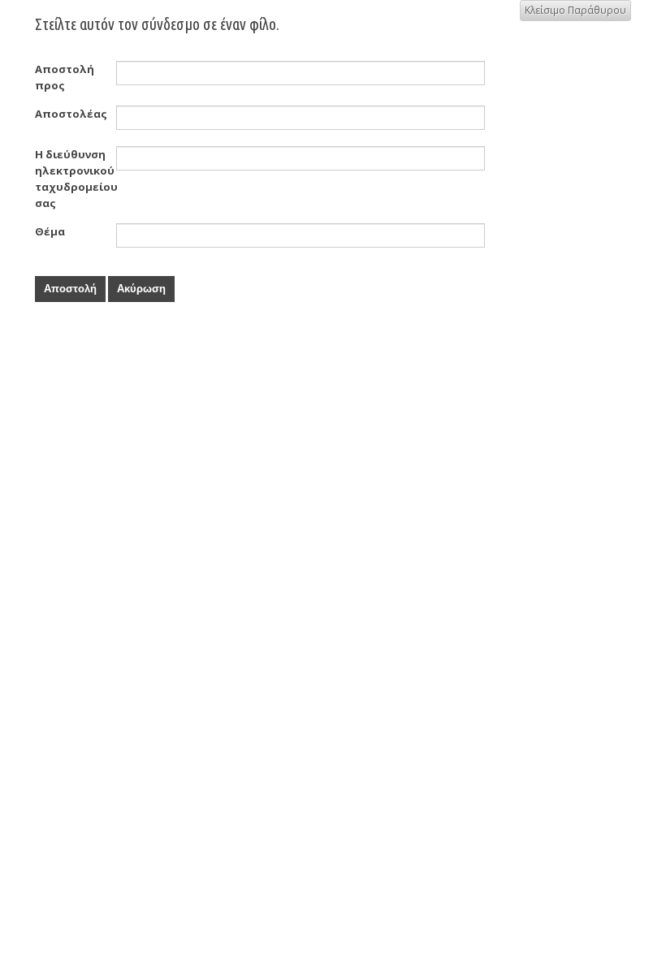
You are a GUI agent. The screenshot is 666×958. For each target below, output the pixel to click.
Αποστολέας (71, 113)
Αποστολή (70, 289)
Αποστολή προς (64, 77)
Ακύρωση (141, 289)
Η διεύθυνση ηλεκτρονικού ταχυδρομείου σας (75, 178)
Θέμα (50, 231)
